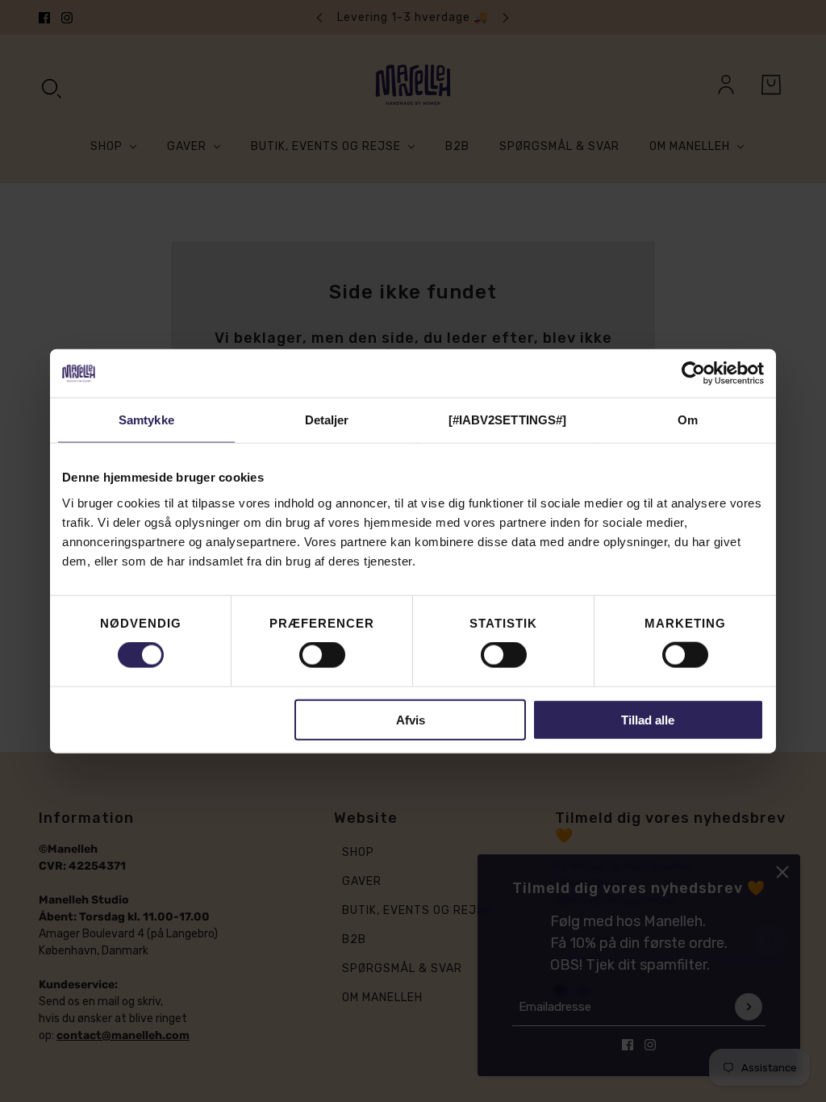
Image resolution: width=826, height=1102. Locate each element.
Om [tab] (688, 420)
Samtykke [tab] (146, 420)
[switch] (322, 655)
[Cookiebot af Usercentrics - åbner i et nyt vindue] (693, 373)
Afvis (410, 719)
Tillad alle (647, 719)
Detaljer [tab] (327, 420)
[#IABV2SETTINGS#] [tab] (507, 420)
